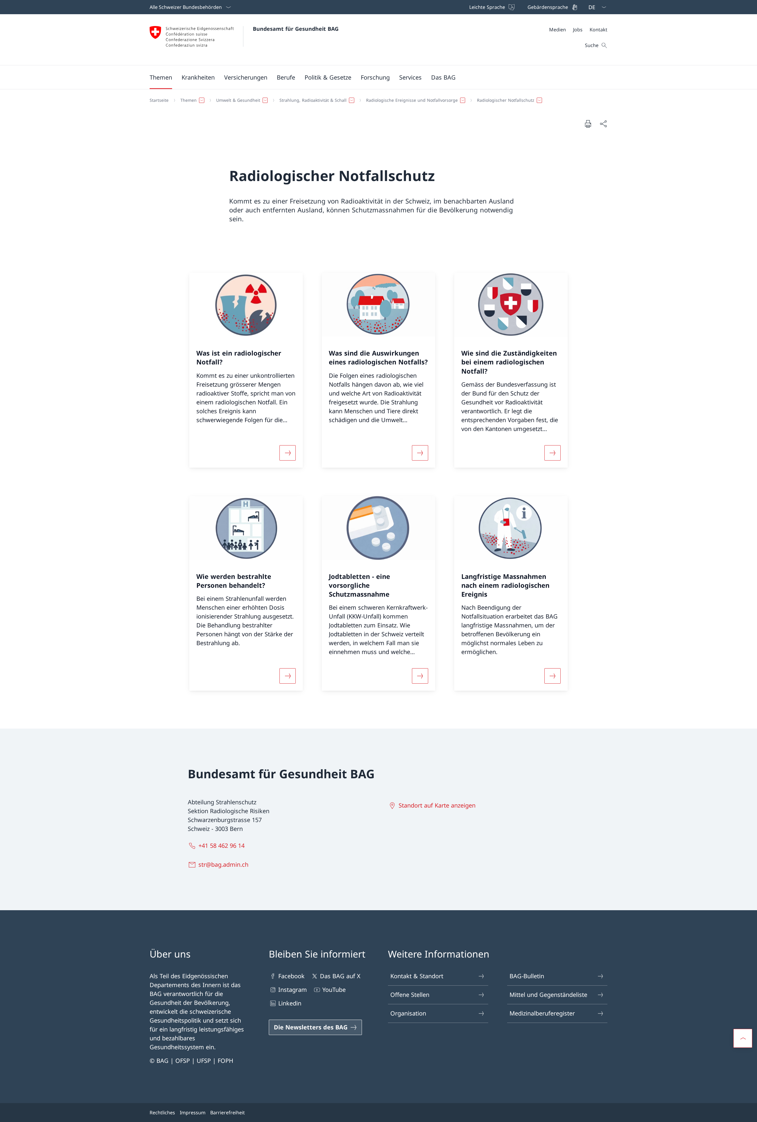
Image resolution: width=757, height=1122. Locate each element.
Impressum (193, 1112)
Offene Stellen (409, 995)
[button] (161, 77)
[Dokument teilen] (603, 123)
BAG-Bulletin (526, 976)
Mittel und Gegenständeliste (548, 995)
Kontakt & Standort (416, 976)
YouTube (334, 990)
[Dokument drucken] (588, 123)
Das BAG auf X (340, 976)
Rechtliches (162, 1112)
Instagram (292, 990)
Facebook (291, 976)
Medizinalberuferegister (542, 1013)
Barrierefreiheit (227, 1112)
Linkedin (289, 1003)
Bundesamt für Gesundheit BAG (296, 28)
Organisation (408, 1013)
